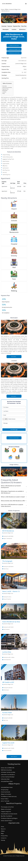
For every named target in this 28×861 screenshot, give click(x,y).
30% (4, 310)
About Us (3, 829)
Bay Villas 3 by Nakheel (6, 816)
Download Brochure (14, 45)
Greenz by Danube (5, 792)
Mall (14, 267)
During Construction (7, 307)
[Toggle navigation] (26, 4)
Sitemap (3, 840)
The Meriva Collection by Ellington (9, 818)
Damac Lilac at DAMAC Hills (7, 767)
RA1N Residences (8, 531)
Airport (14, 209)
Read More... (14, 356)
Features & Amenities (7, 87)
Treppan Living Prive (6, 811)
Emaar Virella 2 (4, 798)
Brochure (23, 29)
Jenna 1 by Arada (5, 801)
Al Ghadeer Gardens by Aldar (8, 772)
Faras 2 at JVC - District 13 (11, 591)
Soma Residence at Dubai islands (9, 814)
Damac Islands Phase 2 (6, 820)
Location (14, 29)
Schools (14, 220)
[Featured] (14, 520)
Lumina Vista (6, 652)
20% (4, 299)
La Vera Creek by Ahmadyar (7, 777)
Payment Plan (16, 26)
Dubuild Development (21, 75)
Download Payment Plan (14, 49)
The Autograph (7, 561)
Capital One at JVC (8, 743)
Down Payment (5, 302)
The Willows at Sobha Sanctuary (9, 796)
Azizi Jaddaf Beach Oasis (7, 781)
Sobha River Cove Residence (8, 774)
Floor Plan (24, 26)
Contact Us (3, 838)
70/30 (25, 69)
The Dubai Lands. (11, 856)
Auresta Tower (7, 712)
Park (14, 279)
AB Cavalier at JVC (8, 682)
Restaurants (14, 232)
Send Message (14, 429)
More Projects (14, 756)
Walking (14, 291)
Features (9, 26)
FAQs (3, 93)
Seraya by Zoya (4, 789)
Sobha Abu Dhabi (5, 779)
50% (4, 304)
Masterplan (6, 29)
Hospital (14, 244)
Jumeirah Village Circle (14, 9)
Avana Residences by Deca (11, 622)
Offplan (7, 9)
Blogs (2, 833)
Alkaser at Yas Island (6, 794)
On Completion (5, 313)
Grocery (14, 255)
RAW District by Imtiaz (6, 770)
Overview (4, 26)
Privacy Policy (4, 835)
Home (2, 9)
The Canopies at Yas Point (7, 807)
